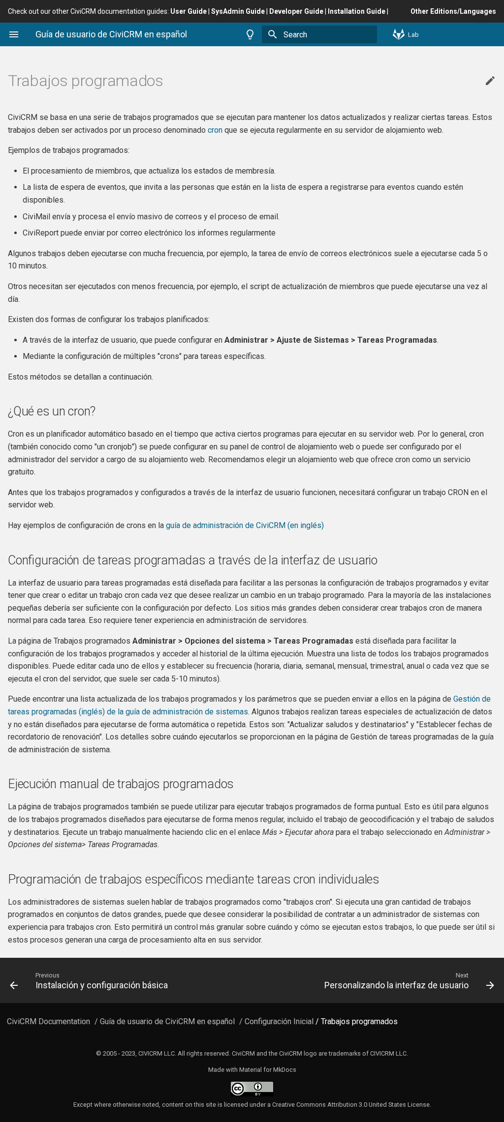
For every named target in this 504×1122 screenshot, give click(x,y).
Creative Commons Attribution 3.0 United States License (351, 1104)
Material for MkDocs (267, 1069)
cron (215, 130)
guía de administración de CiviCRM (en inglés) (245, 525)
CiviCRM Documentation (48, 1021)
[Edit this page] (490, 81)
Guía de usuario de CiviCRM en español (167, 1021)
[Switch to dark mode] (250, 34)
